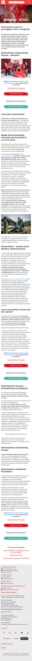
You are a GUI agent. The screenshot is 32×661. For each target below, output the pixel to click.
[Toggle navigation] (29, 2)
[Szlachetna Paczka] (3, 2)
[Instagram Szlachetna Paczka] (9, 633)
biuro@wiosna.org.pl (7, 578)
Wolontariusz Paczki (16, 94)
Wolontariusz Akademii (16, 107)
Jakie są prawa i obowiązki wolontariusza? (16, 558)
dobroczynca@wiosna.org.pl (10, 570)
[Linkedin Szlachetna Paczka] (15, 633)
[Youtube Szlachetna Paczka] (22, 633)
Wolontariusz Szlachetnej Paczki (17, 279)
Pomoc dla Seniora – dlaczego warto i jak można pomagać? (16, 551)
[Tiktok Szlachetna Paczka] (28, 633)
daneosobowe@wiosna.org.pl (10, 589)
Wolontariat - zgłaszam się (16, 2)
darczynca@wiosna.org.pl (9, 569)
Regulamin (6, 653)
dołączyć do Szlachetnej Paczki (12, 155)
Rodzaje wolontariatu (16, 555)
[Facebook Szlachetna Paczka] (3, 633)
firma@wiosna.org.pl (8, 583)
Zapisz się (24, 638)
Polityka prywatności (14, 653)
